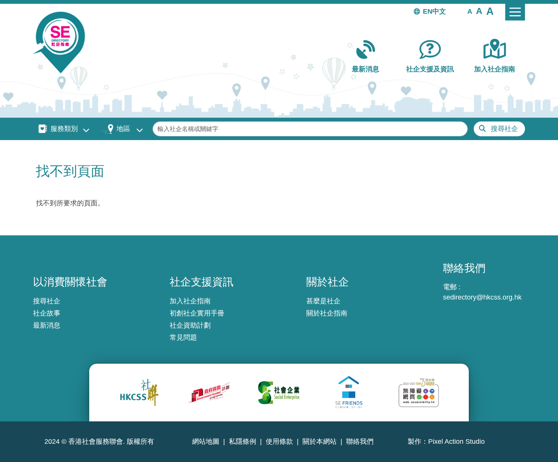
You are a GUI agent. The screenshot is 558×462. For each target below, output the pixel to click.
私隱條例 (242, 441)
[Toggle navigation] (515, 12)
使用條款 (279, 441)
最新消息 (365, 69)
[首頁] (62, 42)
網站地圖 (205, 441)
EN (427, 11)
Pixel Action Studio (456, 441)
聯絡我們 (360, 441)
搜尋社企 (504, 128)
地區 (123, 128)
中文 (439, 11)
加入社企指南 (494, 69)
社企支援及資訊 (430, 69)
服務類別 (64, 128)
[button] (469, 11)
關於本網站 (320, 441)
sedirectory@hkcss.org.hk (482, 297)
